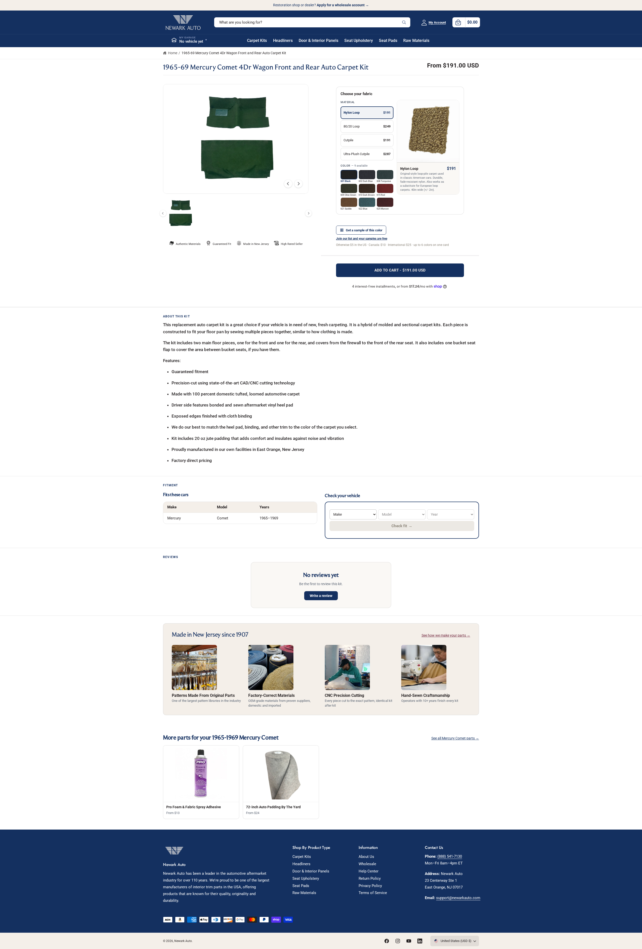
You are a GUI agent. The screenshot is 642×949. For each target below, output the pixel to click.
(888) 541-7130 (449, 856)
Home (172, 53)
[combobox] (312, 22)
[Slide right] (298, 184)
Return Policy (370, 878)
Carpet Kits (301, 856)
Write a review (321, 596)
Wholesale (367, 864)
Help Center (368, 871)
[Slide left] (288, 184)
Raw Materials (304, 893)
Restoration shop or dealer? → (321, 5)
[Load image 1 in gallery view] (180, 213)
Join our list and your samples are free (361, 238)
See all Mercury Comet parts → (455, 738)
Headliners (301, 864)
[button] (466, 22)
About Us (366, 856)
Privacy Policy (370, 886)
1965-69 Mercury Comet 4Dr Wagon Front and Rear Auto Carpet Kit (234, 53)
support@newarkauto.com (458, 898)
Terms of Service (373, 893)
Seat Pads (300, 886)
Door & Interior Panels (310, 871)
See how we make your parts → (446, 635)
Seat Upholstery (305, 878)
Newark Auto (183, 941)
